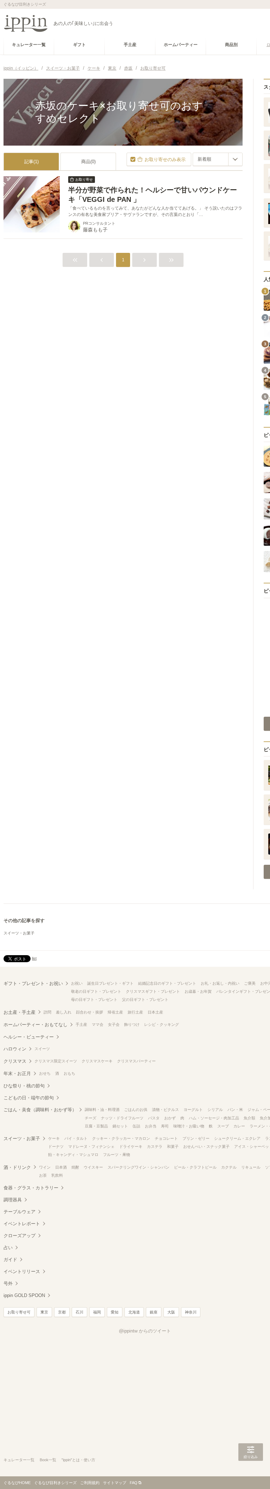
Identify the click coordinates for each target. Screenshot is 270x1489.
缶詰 (136, 1126)
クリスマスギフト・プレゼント (153, 991)
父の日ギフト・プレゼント (145, 999)
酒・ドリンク (17, 1167)
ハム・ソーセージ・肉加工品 (214, 1118)
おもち (69, 1073)
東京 (44, 1312)
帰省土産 (115, 1012)
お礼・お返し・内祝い (220, 983)
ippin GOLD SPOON (24, 1295)
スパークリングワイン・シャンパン (138, 1167)
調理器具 (13, 1199)
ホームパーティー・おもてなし (36, 1024)
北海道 (134, 1312)
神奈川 (191, 1312)
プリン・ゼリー (196, 1138)
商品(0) (88, 161)
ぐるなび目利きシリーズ (55, 1483)
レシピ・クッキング (161, 1024)
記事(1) (31, 161)
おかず (170, 1118)
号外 (8, 1283)
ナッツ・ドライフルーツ (122, 1118)
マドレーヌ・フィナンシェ (91, 1146)
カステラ (154, 1146)
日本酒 (61, 1167)
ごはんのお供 (135, 1109)
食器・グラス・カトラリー (31, 1187)
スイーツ (42, 1049)
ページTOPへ (250, 1473)
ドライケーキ (130, 1146)
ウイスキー (93, 1167)
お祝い (77, 983)
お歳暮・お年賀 (198, 991)
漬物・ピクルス (165, 1109)
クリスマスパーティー (136, 1061)
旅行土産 (135, 1012)
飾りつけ (132, 1024)
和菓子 (173, 1146)
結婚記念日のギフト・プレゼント (167, 983)
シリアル (215, 1109)
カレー (239, 1126)
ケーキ (54, 1138)
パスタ (154, 1118)
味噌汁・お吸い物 (188, 1126)
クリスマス (15, 1061)
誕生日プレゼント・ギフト (110, 983)
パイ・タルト (76, 1138)
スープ (223, 1126)
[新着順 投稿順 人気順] (218, 159)
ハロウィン (15, 1049)
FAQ (133, 1483)
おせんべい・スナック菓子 (206, 1146)
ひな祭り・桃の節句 (24, 1085)
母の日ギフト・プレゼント (94, 999)
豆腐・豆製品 (96, 1126)
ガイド (10, 1259)
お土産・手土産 (20, 1012)
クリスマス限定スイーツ (55, 1061)
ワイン (45, 1167)
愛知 (114, 1312)
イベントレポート (22, 1223)
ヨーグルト (193, 1109)
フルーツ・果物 (116, 1154)
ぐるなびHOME (17, 1483)
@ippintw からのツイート (145, 1331)
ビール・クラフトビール (195, 1167)
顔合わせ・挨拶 (89, 1012)
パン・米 (235, 1109)
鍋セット (120, 1126)
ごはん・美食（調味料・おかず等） (40, 1109)
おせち (45, 1073)
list (34, 958)
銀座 (154, 1312)
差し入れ (63, 1012)
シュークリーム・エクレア (237, 1138)
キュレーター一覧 (19, 1460)
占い (8, 1247)
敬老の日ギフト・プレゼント (96, 991)
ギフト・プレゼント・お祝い (33, 983)
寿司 (165, 1126)
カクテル (229, 1167)
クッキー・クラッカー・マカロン (121, 1138)
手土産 (81, 1024)
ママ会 (97, 1024)
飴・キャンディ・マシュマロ (73, 1154)
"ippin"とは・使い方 (78, 1460)
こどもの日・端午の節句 (29, 1097)
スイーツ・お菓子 (19, 933)
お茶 (43, 1175)
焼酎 (75, 1167)
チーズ (90, 1118)
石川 (79, 1312)
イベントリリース (22, 1271)
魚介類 (249, 1118)
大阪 (171, 1312)
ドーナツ (56, 1146)
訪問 (47, 1012)
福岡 (97, 1312)
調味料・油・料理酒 (102, 1109)
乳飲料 (57, 1175)
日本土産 (155, 1012)
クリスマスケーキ (97, 1061)
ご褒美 (250, 983)
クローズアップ (20, 1235)
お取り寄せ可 (19, 1312)
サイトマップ (114, 1483)
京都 (62, 1312)
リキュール (251, 1167)
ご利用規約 (89, 1483)
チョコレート (166, 1138)
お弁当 (150, 1126)
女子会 (114, 1024)
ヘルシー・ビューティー (29, 1037)
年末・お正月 (17, 1073)
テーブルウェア (20, 1211)
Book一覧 (48, 1460)
